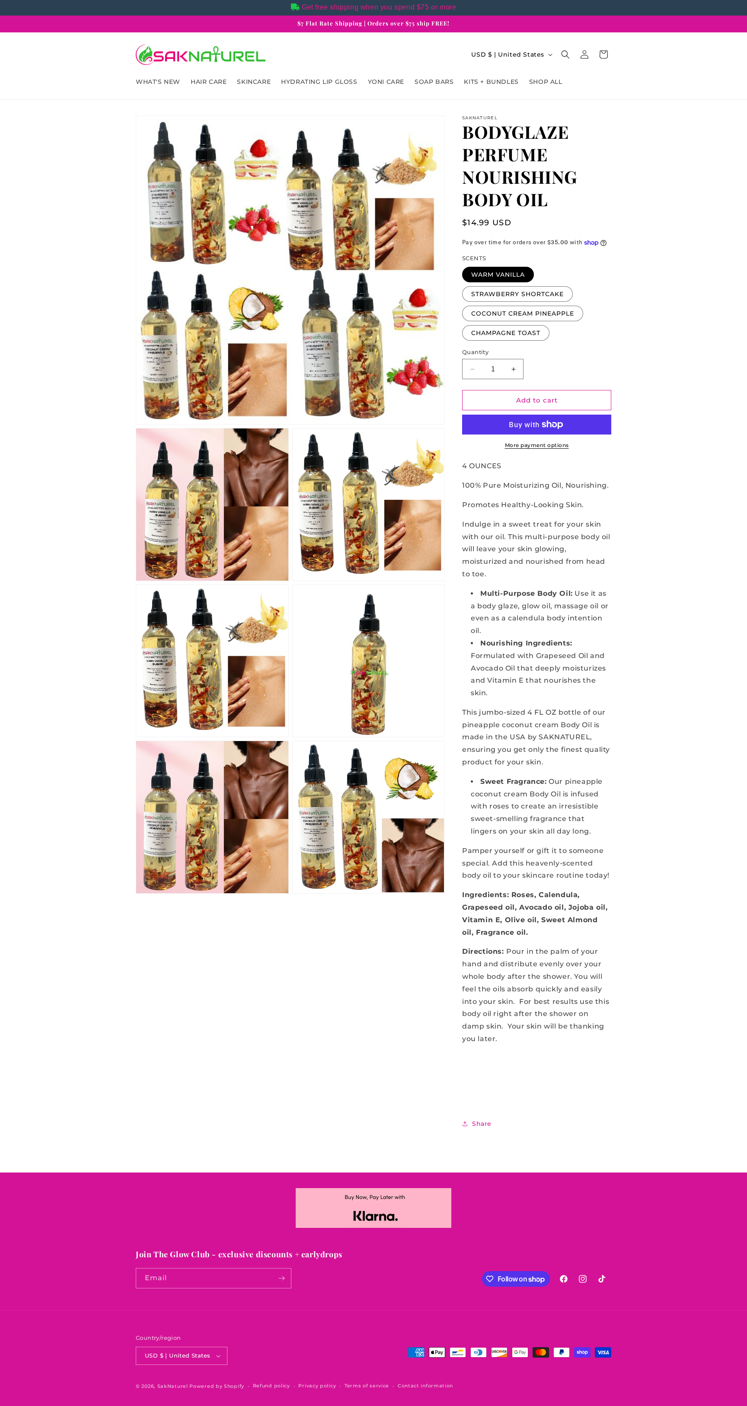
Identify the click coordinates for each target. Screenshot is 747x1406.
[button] (565, 54)
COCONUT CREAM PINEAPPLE (522, 313)
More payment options (537, 445)
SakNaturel (172, 1386)
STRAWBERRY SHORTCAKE (517, 294)
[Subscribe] (281, 1278)
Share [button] (482, 1124)
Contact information (425, 1386)
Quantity (475, 351)
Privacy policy (317, 1386)
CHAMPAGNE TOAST (505, 333)
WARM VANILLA (498, 274)
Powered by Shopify (216, 1386)
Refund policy (271, 1386)
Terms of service (367, 1386)
